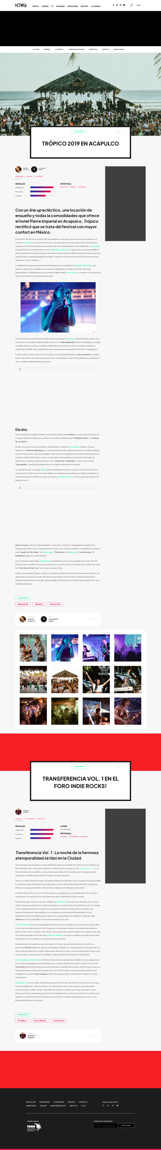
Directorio (31, 1106)
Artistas (71, 1102)
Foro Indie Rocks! (58, 1106)
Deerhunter (19, 176)
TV (52, 6)
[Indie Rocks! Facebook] (113, 5)
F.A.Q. (83, 1106)
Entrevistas (93, 49)
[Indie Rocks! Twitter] (117, 5)
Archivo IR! (31, 1102)
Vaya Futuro (41, 819)
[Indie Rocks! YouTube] (124, 5)
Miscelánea (72, 6)
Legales (43, 1106)
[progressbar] (43, 187)
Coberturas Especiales (76, 49)
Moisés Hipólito (26, 169)
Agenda (45, 6)
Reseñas (47, 49)
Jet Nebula (18, 819)
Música (35, 6)
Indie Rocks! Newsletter (103, 1121)
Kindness (29, 176)
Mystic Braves (29, 819)
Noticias (36, 49)
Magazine (60, 6)
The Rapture (39, 176)
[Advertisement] (80, 28)
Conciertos (59, 49)
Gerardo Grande (26, 811)
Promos (84, 6)
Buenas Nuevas (119, 49)
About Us (74, 1106)
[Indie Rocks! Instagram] (120, 5)
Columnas (96, 6)
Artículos (105, 49)
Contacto (83, 1102)
